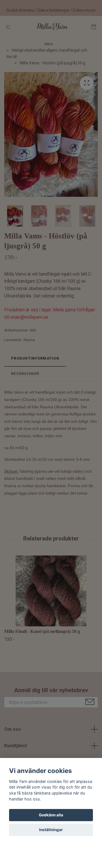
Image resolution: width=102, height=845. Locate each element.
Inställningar (51, 829)
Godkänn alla (51, 815)
